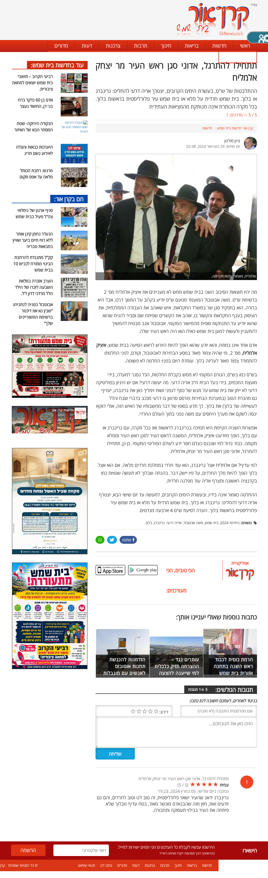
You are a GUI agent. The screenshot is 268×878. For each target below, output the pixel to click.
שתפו (126, 540)
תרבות (140, 45)
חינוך (166, 45)
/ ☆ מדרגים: (241, 115)
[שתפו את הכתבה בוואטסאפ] (100, 540)
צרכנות (113, 45)
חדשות (219, 45)
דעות (87, 45)
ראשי (245, 45)
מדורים (61, 45)
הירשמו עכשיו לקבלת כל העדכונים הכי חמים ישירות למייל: (166, 847)
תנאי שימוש (86, 865)
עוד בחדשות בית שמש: (57, 65)
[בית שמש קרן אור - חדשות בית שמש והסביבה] (212, 20)
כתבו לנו (237, 57)
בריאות (192, 45)
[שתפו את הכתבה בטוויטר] (112, 540)
